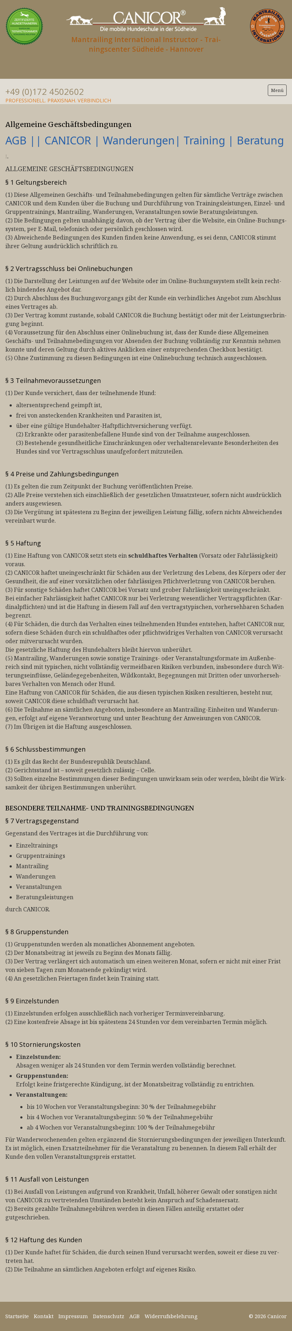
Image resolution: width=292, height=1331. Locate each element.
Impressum (73, 1316)
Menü (277, 90)
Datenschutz (108, 1316)
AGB (134, 1316)
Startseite (17, 1316)
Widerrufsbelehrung (171, 1316)
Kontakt (43, 1316)
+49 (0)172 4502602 (44, 91)
